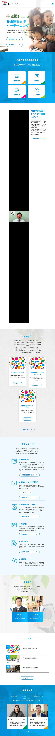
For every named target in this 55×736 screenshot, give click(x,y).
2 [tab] (28, 731)
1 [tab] (27, 731)
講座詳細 (24, 466)
